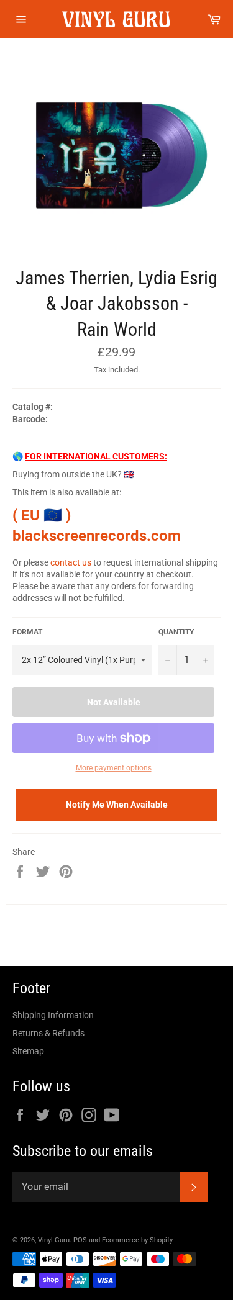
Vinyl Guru (54, 1240)
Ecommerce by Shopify (137, 1240)
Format (27, 632)
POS (80, 1240)
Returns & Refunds (48, 1033)
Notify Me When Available (117, 805)
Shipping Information (53, 1015)
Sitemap (28, 1051)
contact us (70, 562)
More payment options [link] (114, 768)
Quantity (176, 632)
